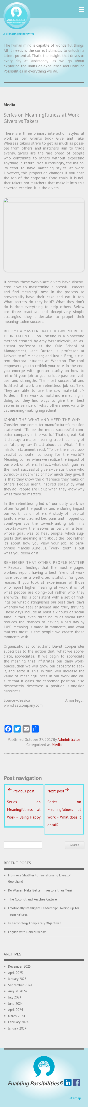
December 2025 (19, 966)
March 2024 (16, 1016)
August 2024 (17, 991)
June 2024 (15, 1003)
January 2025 (17, 979)
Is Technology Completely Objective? (34, 923)
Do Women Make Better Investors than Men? (40, 890)
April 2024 (15, 1009)
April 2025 (15, 973)
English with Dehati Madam (27, 932)
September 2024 (20, 985)
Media (57, 744)
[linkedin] (68, 1083)
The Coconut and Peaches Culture (32, 899)
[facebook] (76, 1083)
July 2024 (14, 997)
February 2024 (18, 1022)
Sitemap (75, 1098)
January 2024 (17, 1028)
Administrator (69, 739)
